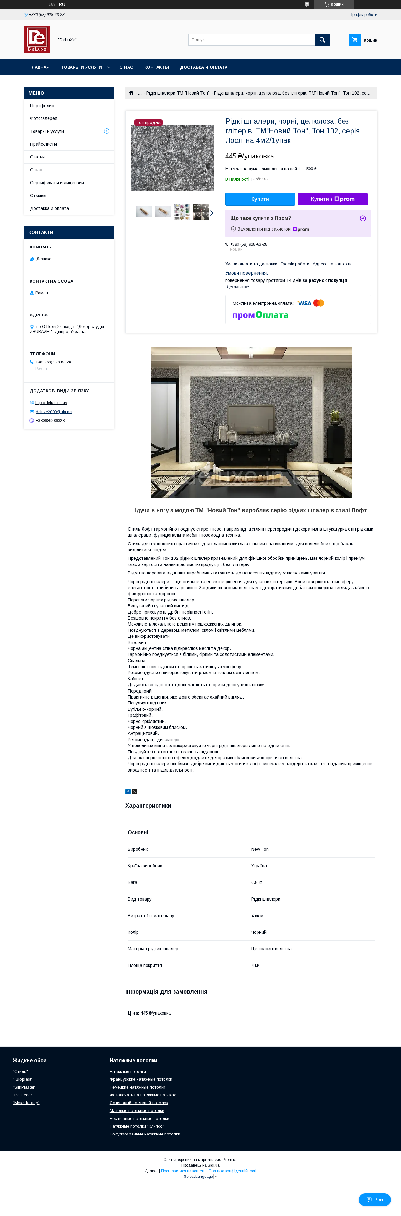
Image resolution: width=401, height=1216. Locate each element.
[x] (134, 792)
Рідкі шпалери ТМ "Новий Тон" (178, 93)
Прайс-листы (43, 144)
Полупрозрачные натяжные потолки (145, 1134)
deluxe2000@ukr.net (54, 411)
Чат (379, 1199)
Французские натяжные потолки (141, 1079)
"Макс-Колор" (26, 1102)
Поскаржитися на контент (183, 1171)
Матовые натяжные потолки (137, 1110)
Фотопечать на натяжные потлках (143, 1095)
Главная (39, 67)
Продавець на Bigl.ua (200, 1165)
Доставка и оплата (203, 67)
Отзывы (38, 195)
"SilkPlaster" (24, 1087)
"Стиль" (20, 1071)
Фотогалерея (43, 118)
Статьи (37, 156)
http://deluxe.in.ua (51, 402)
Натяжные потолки (128, 1071)
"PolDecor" (23, 1095)
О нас (126, 67)
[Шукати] (322, 40)
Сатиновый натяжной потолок (139, 1102)
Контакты (156, 67)
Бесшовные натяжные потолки (139, 1118)
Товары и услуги (81, 67)
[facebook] (128, 792)
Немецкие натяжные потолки (137, 1087)
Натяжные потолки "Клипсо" (137, 1126)
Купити (260, 199)
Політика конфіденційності (232, 1171)
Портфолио (42, 105)
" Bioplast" (23, 1079)
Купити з (322, 199)
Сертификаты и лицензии (57, 182)
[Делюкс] (37, 51)
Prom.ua (230, 1159)
